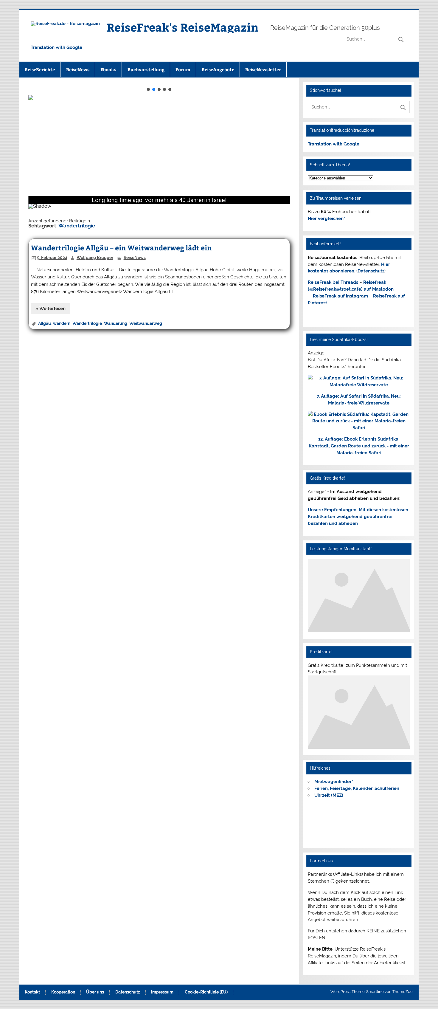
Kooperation (63, 992)
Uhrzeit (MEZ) (328, 795)
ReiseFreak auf (340, 296)
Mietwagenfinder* (333, 781)
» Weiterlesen (50, 308)
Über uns (95, 992)
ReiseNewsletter (263, 69)
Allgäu (44, 323)
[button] (148, 89)
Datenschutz (371, 271)
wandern (61, 323)
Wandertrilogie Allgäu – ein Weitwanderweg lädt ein (121, 247)
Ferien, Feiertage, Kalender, (356, 788)
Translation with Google (56, 47)
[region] (159, 151)
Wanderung (115, 323)
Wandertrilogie (87, 323)
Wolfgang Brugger (95, 257)
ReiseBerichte (40, 69)
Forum (182, 69)
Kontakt (32, 992)
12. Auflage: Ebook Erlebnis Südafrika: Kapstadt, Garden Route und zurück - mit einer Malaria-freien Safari (359, 445)
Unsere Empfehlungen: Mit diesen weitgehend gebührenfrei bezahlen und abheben (358, 516)
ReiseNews (77, 69)
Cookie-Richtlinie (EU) (206, 992)
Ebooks (108, 69)
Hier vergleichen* (326, 218)
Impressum (162, 992)
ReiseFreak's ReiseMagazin (183, 27)
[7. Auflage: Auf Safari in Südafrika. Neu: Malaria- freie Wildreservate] (358, 385)
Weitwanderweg (145, 323)
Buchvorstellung (146, 69)
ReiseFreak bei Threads (333, 282)
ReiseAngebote (218, 69)
